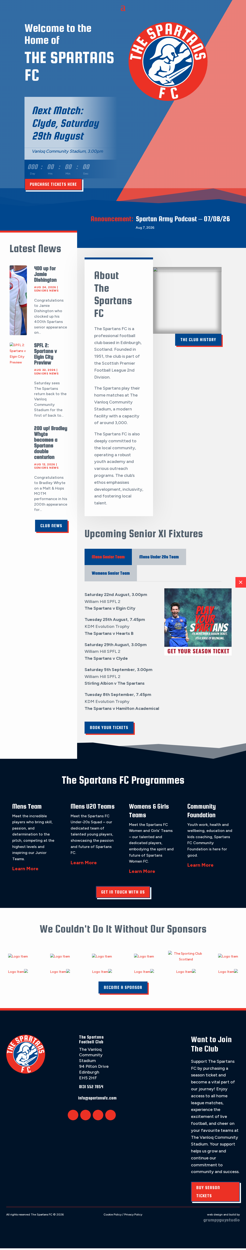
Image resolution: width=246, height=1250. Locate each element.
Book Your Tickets (109, 727)
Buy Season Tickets (208, 1191)
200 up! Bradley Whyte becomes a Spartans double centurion (50, 442)
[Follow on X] (73, 1115)
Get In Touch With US (123, 891)
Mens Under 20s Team (159, 556)
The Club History (198, 339)
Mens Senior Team (108, 556)
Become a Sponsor (123, 987)
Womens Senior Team (111, 573)
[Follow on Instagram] (98, 1115)
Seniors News (46, 290)
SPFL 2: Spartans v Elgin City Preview (45, 354)
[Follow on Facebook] (85, 1115)
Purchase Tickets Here (53, 184)
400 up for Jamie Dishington (45, 274)
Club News (51, 525)
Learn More (25, 868)
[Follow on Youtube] (110, 1115)
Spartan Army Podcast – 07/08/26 (183, 219)
